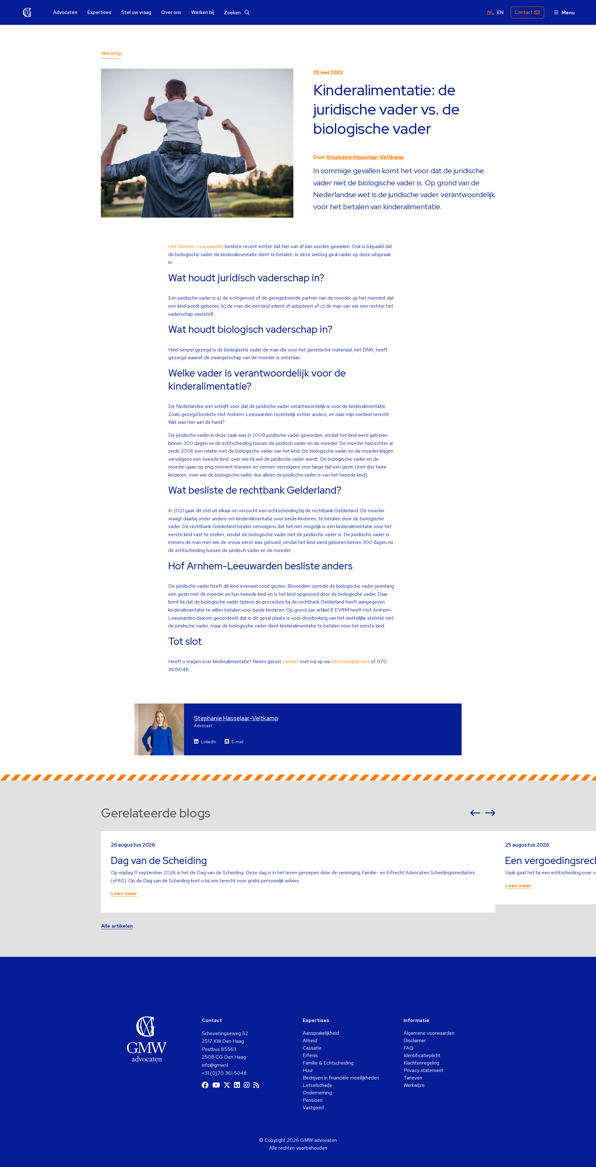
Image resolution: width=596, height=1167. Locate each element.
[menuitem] (65, 12)
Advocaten (65, 12)
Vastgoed (313, 1107)
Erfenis (310, 1055)
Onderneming (317, 1092)
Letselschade (317, 1085)
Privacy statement (423, 1070)
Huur (308, 1070)
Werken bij (202, 12)
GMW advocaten (27, 12)
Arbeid (310, 1040)
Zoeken (233, 12)
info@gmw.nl (215, 1065)
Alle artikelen (117, 926)
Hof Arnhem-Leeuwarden (196, 246)
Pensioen (313, 1100)
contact (290, 661)
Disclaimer (415, 1040)
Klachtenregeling (421, 1063)
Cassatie (312, 1048)
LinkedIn (208, 741)
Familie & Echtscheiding (328, 1063)
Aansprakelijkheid (321, 1033)
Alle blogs (111, 53)
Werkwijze (414, 1085)
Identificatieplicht (422, 1055)
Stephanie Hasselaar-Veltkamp (365, 157)
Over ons (171, 12)
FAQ (408, 1048)
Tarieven (413, 1077)
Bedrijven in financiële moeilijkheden (341, 1077)
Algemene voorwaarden (429, 1033)
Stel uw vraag (136, 12)
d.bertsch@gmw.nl (350, 661)
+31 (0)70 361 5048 (224, 1073)
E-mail (237, 741)
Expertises (99, 12)
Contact (524, 12)
